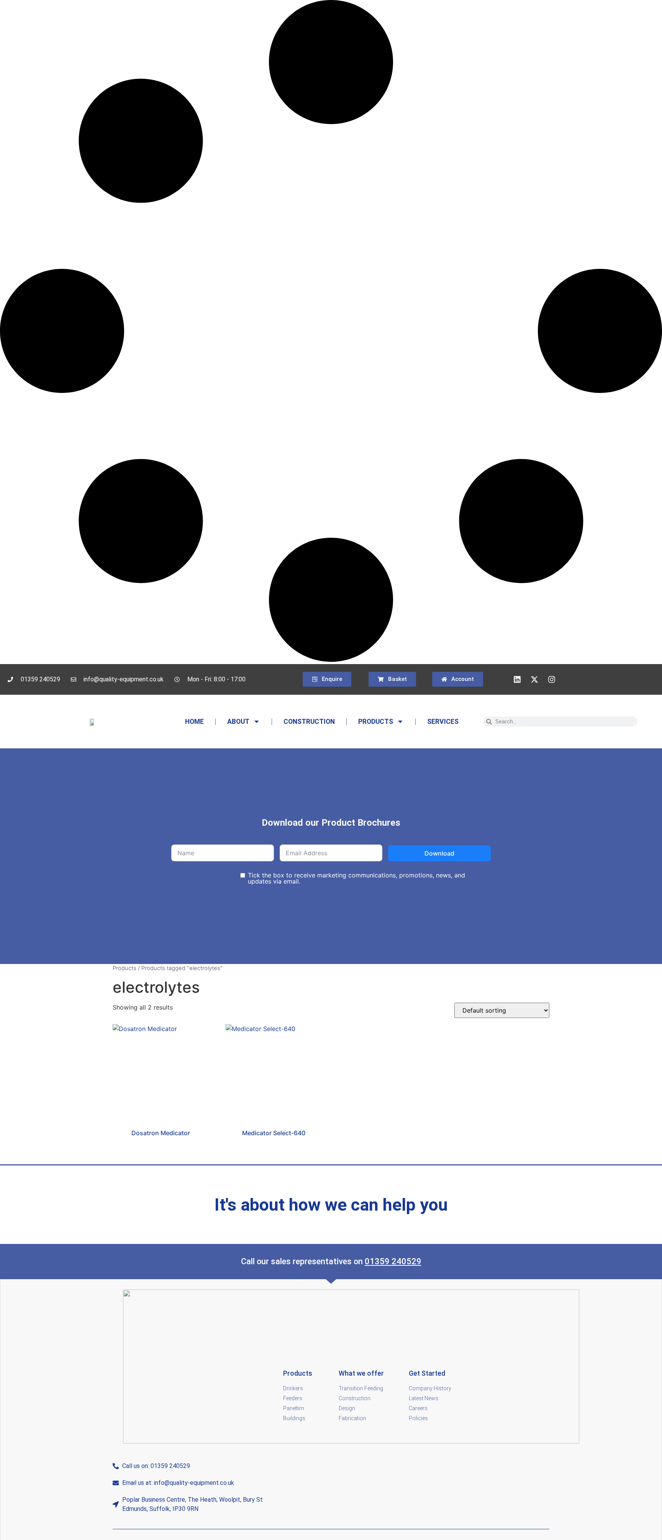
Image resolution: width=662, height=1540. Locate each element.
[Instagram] (551, 679)
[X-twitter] (534, 679)
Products (375, 721)
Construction (309, 721)
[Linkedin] (517, 679)
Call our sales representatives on (303, 1261)
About (238, 721)
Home (194, 721)
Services (443, 721)
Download (439, 853)
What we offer (361, 1373)
